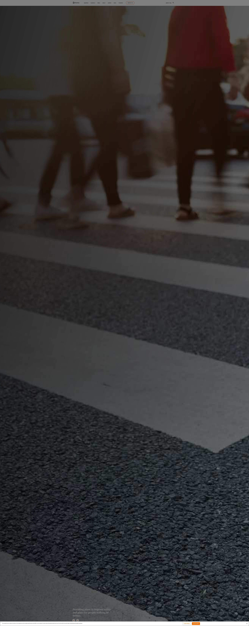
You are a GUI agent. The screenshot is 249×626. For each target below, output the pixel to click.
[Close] (246, 623)
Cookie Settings (187, 623)
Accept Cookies (196, 623)
